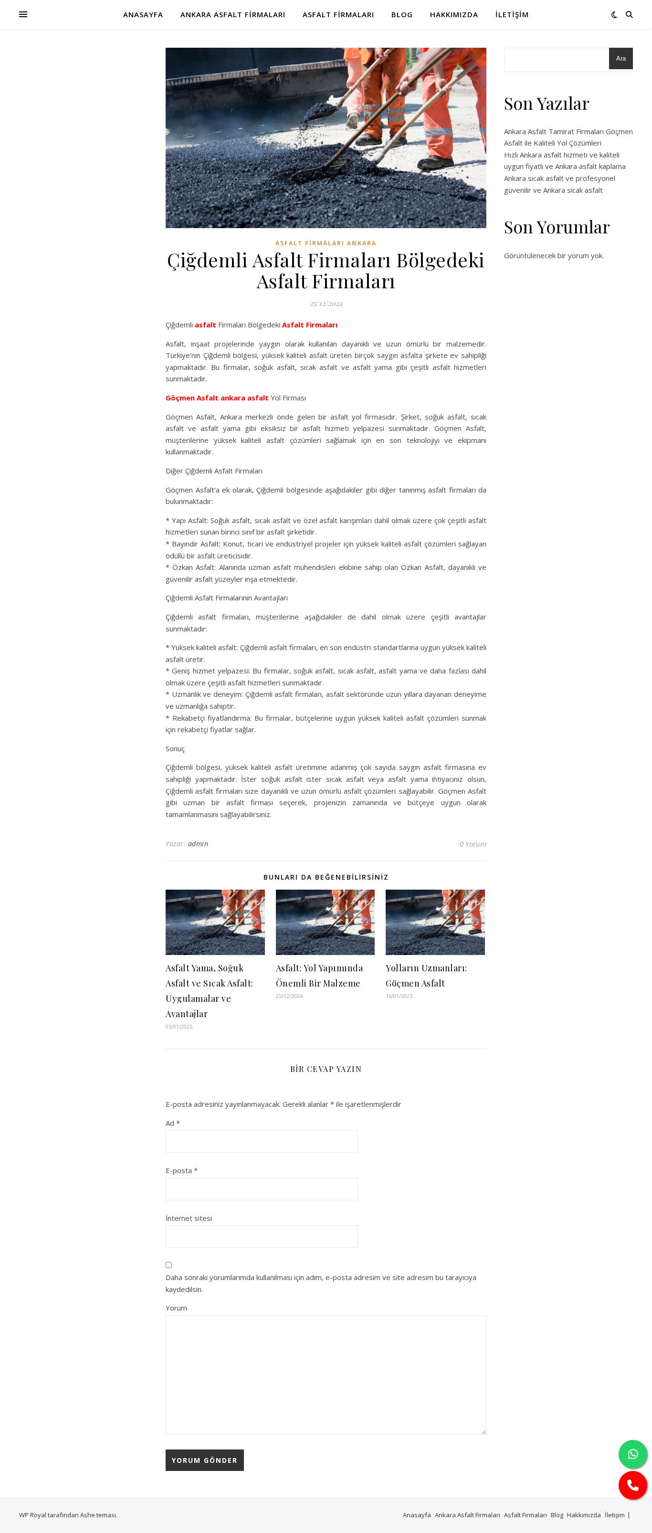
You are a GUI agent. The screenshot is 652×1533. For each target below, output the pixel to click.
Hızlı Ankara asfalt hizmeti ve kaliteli (562, 154)
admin (198, 843)
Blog (402, 14)
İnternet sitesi (189, 1218)
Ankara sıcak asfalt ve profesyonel (559, 178)
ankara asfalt (245, 397)
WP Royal (32, 1515)
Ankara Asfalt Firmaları (232, 14)
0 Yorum (473, 844)
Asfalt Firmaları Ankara (326, 243)
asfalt (205, 324)
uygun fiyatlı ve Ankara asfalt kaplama (565, 166)
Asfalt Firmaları (338, 14)
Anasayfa (143, 14)
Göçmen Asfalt (192, 397)
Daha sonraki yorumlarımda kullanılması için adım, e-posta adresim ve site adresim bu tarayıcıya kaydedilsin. (321, 1283)
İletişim (512, 14)
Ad (173, 1123)
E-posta (182, 1170)
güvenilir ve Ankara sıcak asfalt (553, 190)
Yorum (176, 1307)
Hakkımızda (454, 14)
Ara (621, 58)
